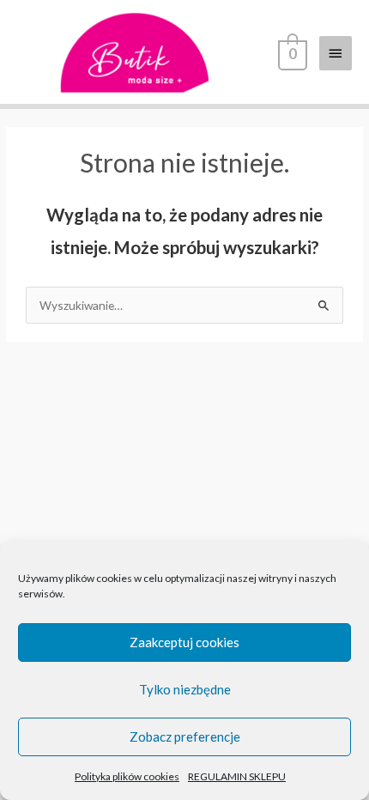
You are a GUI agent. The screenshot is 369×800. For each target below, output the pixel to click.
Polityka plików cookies (127, 776)
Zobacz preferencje (185, 736)
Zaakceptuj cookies (184, 642)
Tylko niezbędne (185, 689)
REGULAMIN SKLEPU (237, 776)
